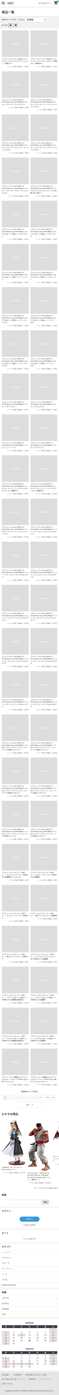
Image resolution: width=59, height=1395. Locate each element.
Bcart (52, 1391)
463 (47, 1097)
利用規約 (32, 1379)
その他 (4, 1280)
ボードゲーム (7, 1269)
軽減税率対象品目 (9, 1285)
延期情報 (5, 1309)
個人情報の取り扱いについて (13, 1379)
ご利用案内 (17, 1375)
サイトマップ (45, 1379)
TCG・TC (6, 1263)
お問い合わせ (7, 1384)
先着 (3, 1314)
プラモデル (6, 1258)
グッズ (4, 1274)
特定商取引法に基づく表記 (36, 1375)
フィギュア (6, 1252)
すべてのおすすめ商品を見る (46, 1188)
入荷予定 (5, 1298)
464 (53, 1097)
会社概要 (5, 1375)
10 (40, 1097)
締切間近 (5, 1303)
